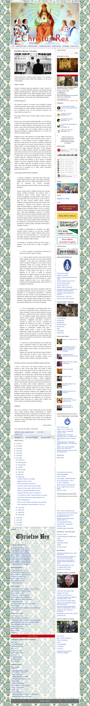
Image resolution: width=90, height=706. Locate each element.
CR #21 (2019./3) (15, 563)
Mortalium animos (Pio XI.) (18, 577)
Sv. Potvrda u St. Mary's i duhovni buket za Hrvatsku (32, 495)
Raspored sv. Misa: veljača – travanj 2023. (70, 363)
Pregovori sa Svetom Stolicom (19, 618)
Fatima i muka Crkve (63, 285)
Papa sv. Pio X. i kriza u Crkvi (65, 429)
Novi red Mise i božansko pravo (66, 511)
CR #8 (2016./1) (24, 552)
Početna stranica (32, 437)
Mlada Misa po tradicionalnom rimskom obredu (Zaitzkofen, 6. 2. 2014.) (66, 561)
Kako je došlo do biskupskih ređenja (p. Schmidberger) (26, 620)
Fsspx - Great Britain (18, 683)
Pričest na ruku (56, 46)
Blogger (47, 701)
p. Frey (59, 642)
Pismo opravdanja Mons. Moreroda (20, 624)
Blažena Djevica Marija (17, 653)
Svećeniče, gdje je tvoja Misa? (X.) (69, 384)
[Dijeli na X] (40, 432)
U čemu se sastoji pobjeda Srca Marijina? (65, 294)
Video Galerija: (33, 636)
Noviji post (18, 437)
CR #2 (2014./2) (24, 547)
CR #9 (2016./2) (15, 554)
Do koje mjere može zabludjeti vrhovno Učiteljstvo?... (26, 608)
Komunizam (60, 333)
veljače (20, 512)
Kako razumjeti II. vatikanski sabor (20, 591)
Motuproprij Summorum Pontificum (67, 513)
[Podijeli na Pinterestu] (42, 432)
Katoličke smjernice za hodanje (26, 479)
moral (20, 434)
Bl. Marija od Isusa (16, 659)
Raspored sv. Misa (21, 46)
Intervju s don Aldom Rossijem (65, 299)
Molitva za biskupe (67, 369)
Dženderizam (60, 327)
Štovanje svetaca (62, 547)
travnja (20, 508)
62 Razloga (66, 46)
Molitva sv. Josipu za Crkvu (70, 340)
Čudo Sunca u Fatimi (63, 273)
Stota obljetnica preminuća (64, 472)
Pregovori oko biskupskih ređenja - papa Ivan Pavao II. (66, 604)
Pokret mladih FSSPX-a (17, 629)
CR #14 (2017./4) (26, 557)
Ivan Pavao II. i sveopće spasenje (20, 595)
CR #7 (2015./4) (15, 552)
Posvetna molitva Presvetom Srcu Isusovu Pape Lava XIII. (69, 400)
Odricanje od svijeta (16, 651)
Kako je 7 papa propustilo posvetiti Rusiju (67, 278)
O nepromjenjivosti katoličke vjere (66, 537)
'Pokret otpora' (15, 606)
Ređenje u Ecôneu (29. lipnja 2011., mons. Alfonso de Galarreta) (66, 557)
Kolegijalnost (60, 322)
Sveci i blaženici (15, 661)
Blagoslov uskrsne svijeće (24, 481)
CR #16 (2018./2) (25, 558)
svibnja (20, 477)
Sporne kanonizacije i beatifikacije (20, 597)
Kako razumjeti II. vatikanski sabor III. (67, 406)
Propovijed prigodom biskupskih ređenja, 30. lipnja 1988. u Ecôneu (66, 607)
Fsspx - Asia (15, 681)
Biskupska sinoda (15, 610)
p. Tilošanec (60, 646)
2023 (17, 444)
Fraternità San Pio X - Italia (20, 671)
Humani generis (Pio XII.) (18, 581)
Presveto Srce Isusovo (17, 646)
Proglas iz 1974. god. (63, 593)
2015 (17, 520)
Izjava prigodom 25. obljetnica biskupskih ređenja (25, 622)
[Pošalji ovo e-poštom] (37, 432)
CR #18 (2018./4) (25, 560)
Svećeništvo (60, 541)
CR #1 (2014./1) (15, 547)
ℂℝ (13, 46)
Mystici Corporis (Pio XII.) (18, 579)
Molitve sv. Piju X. (62, 490)
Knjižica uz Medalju (62, 275)
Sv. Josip (13, 655)
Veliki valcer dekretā (67, 130)
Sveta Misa (14, 642)
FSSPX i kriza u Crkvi (63, 427)
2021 (17, 448)
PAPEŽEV (14, 668)
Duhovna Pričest (32, 46)
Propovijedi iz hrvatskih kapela (65, 178)
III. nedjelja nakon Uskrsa (64, 567)
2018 (17, 456)
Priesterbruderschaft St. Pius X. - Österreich (25, 694)
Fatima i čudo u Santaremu (64, 287)
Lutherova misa (61, 616)
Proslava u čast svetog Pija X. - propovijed (65, 611)
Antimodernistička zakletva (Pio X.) (21, 574)
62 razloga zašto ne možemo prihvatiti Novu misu (65, 516)
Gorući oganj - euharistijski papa (66, 479)
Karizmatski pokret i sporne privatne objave (23, 604)
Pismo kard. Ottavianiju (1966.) (65, 591)
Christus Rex (59, 178)
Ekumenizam (60, 320)
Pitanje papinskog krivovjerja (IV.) (26, 484)
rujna (19, 467)
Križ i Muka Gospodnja (17, 644)
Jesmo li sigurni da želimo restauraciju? (22, 599)
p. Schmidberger (61, 644)
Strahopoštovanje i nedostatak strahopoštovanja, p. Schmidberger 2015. (67, 443)
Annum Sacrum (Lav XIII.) (18, 570)
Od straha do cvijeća (66, 119)
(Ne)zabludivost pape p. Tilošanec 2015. (66, 439)
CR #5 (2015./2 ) (15, 550)
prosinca (20, 460)
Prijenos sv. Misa (63, 198)
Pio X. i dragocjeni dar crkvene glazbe (65, 488)
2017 (17, 458)
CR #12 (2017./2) (25, 555)
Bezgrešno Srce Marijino (64, 569)
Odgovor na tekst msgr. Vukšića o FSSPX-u (29, 488)
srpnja (19, 472)
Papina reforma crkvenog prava (66, 485)
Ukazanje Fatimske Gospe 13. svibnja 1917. (29, 493)
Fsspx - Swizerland (17, 674)
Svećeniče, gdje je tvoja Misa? (65, 528)
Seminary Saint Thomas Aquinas (21, 696)
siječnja (20, 515)
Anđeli (58, 539)
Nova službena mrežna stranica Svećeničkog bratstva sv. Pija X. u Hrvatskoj (68, 349)
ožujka (20, 510)
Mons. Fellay (60, 636)
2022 (17, 446)
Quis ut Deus (16, 667)
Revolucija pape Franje (17, 593)
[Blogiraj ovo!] (39, 432)
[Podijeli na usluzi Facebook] (41, 432)
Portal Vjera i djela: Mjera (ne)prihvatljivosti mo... (31, 498)
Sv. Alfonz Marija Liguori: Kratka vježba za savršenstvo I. (69, 107)
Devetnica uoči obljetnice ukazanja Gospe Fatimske (31, 502)
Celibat (59, 545)
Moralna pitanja (61, 325)
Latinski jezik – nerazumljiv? (65, 524)
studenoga (21, 462)
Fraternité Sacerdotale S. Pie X (21, 679)
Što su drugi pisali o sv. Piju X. (65, 481)
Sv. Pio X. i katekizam (63, 483)
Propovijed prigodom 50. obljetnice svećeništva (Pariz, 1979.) (67, 598)
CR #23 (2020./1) (15, 564)
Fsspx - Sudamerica (18, 688)
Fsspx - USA (15, 690)
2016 (17, 518)
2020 (17, 451)
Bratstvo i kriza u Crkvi (17, 626)
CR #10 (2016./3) (25, 554)
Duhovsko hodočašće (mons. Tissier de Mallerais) (67, 554)
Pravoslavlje (60, 331)
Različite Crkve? (67, 377)
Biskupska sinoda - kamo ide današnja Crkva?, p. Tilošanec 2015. (67, 436)
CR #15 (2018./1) (15, 558)
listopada (20, 465)
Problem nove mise (44, 46)
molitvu (71, 140)
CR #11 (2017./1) (16, 555)
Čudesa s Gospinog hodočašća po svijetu (28, 491)
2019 (17, 453)
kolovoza (20, 470)
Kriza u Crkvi (74, 46)
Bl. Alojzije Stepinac (16, 657)
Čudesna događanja (62, 474)
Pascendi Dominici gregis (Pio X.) (20, 572)
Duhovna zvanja (15, 631)
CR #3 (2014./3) (15, 549)
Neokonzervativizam (17, 601)
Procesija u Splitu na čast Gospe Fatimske (29, 486)
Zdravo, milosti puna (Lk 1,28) (65, 565)
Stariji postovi (46, 437)
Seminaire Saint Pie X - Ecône (21, 685)
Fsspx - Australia (17, 692)
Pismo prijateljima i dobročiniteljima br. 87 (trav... (31, 505)
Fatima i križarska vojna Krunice (66, 281)
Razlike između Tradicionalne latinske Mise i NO (65, 519)
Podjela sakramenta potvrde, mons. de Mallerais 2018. (67, 451)
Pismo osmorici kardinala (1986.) (66, 601)
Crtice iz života (61, 476)
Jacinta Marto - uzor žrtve (64, 296)
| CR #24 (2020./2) (25, 564)
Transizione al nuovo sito (19, 672)
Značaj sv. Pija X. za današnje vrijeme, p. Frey (65, 432)
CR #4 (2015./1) (25, 549)
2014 (17, 522)
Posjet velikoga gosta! (23, 500)
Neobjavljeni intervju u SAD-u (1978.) (67, 613)
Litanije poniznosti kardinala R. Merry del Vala (70, 355)
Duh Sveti (13, 649)
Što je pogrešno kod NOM (64, 522)
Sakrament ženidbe (62, 543)
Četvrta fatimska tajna (63, 283)
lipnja (19, 474)
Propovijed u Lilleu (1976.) (64, 595)
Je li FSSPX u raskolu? (17, 616)
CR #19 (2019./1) (15, 561)
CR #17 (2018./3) (15, 560)
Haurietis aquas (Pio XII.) (18, 583)
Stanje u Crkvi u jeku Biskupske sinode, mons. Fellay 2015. (65, 448)
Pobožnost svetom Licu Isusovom (69, 392)
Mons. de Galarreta (62, 640)
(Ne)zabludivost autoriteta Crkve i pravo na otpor (25, 589)
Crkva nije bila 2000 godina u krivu (69, 125)
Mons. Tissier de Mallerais (64, 638)
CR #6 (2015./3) (24, 550)
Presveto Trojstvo (62, 534)
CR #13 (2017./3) (16, 557)
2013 (17, 525)
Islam (58, 329)
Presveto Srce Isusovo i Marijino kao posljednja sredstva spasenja (67, 290)
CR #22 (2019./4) (25, 563)
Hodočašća (14, 633)
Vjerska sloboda (61, 318)
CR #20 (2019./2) (25, 561)
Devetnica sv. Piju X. (66, 114)
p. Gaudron (60, 649)
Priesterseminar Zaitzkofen (20, 677)
